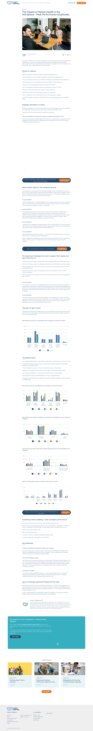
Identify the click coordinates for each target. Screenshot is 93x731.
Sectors (36, 2)
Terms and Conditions (12, 718)
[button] (46, 149)
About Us (9, 715)
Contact (40, 2)
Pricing (44, 2)
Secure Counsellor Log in (25, 715)
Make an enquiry (64, 180)
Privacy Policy (10, 720)
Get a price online (81, 3)
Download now (62, 248)
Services (24, 2)
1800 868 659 (40, 592)
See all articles (47, 691)
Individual (29, 2)
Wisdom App (36, 720)
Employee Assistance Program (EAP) (31, 624)
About (32, 2)
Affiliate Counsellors (24, 716)
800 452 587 (72, 3)
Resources (48, 2)
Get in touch (65, 512)
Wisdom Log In (36, 715)
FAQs (8, 716)
